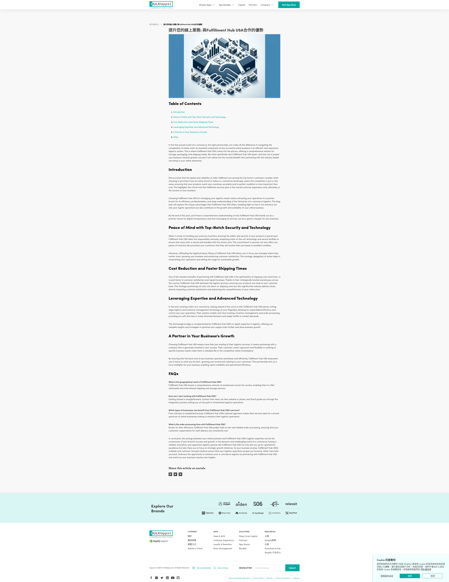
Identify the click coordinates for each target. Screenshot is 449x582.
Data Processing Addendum (239, 578)
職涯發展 (192, 540)
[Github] (178, 578)
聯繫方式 (192, 544)
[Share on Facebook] (170, 474)
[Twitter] (162, 578)
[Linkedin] (167, 578)
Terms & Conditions (283, 578)
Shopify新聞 (270, 540)
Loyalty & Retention (222, 544)
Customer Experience (223, 540)
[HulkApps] (161, 4)
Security (270, 578)
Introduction (179, 111)
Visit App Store (289, 4)
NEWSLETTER (245, 567)
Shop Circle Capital (248, 536)
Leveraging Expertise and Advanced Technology (196, 126)
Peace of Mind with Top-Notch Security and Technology (199, 116)
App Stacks (244, 544)
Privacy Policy (258, 578)
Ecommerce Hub (273, 548)
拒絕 (433, 575)
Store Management (222, 548)
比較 (267, 544)
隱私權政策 (426, 569)
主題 (267, 536)
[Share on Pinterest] (180, 474)
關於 (190, 536)
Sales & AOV (219, 536)
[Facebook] (151, 578)
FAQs (175, 137)
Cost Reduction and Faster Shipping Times (193, 121)
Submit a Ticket (195, 548)
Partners (243, 540)
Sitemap (296, 578)
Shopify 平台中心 (273, 552)
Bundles (243, 548)
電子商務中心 (154, 24)
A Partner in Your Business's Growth (190, 132)
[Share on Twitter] (175, 474)
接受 (410, 575)
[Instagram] (156, 578)
